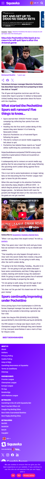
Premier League (7, 379)
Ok (13, 475)
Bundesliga (5, 392)
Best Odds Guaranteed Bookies (13, 412)
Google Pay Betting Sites (11, 409)
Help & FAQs (6, 362)
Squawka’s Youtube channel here (25, 235)
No (19, 475)
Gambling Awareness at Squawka (14, 365)
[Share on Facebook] (7, 80)
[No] (42, 470)
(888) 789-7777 (26, 24)
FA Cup (4, 389)
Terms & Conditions (9, 369)
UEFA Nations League (9, 395)
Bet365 (4, 423)
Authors (4, 352)
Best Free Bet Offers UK (10, 406)
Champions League (8, 382)
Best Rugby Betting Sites (11, 416)
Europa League (7, 386)
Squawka (4, 32)
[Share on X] (12, 80)
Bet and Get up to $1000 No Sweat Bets (19, 17)
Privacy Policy (7, 356)
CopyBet (4, 433)
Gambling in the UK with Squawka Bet (16, 403)
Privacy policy (29, 475)
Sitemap (4, 372)
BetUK (3, 430)
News (10, 32)
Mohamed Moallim (8, 75)
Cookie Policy (6, 359)
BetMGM (4, 426)
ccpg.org (7, 25)
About (3, 349)
